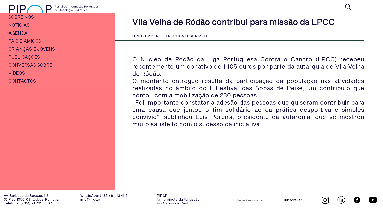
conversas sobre (30, 64)
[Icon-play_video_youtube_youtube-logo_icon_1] (373, 200)
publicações (24, 56)
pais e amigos (24, 40)
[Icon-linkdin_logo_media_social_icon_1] (341, 200)
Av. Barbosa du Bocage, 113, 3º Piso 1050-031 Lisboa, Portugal (31, 197)
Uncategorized (190, 36)
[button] (364, 6)
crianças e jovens (31, 48)
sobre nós (21, 16)
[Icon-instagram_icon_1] (325, 200)
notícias (19, 24)
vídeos (16, 72)
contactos (22, 80)
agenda (18, 32)
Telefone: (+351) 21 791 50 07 (28, 203)
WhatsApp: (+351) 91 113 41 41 (104, 195)
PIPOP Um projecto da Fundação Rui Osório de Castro (178, 199)
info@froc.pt (91, 199)
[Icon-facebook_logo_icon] (357, 200)
